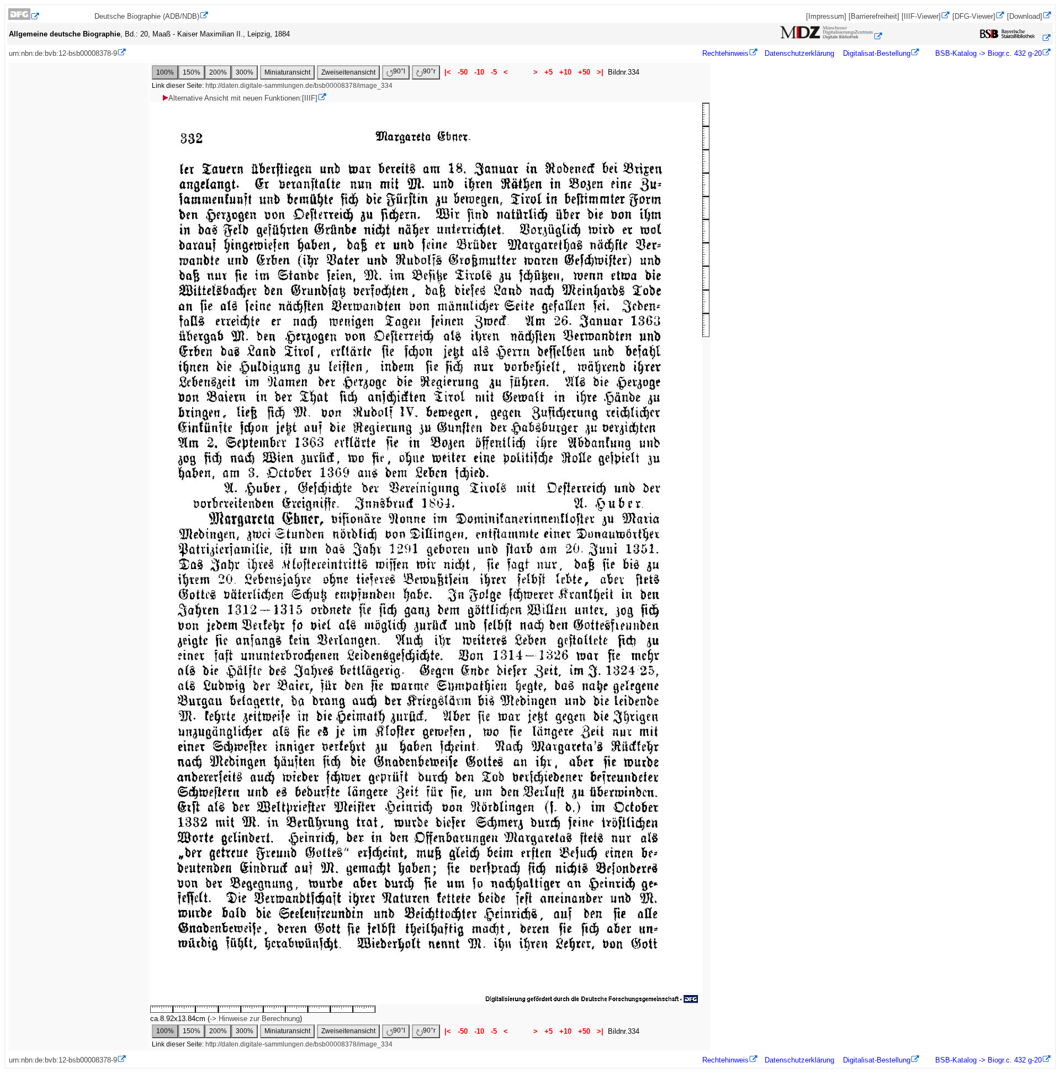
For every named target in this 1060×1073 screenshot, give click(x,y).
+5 (548, 72)
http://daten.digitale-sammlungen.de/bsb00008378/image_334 (299, 86)
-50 (462, 72)
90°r (429, 71)
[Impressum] (826, 16)
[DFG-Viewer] (973, 16)
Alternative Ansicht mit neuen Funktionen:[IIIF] (242, 98)
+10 (565, 72)
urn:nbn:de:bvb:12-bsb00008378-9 (63, 53)
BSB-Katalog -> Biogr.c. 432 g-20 (987, 53)
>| (600, 72)
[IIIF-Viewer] (921, 16)
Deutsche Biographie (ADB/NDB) (146, 16)
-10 (479, 72)
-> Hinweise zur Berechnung (255, 1018)
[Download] (1024, 16)
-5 (494, 72)
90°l (399, 71)
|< (447, 72)
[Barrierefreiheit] (874, 16)
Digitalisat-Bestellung (876, 53)
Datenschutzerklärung (799, 53)
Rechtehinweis (725, 53)
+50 (584, 72)
